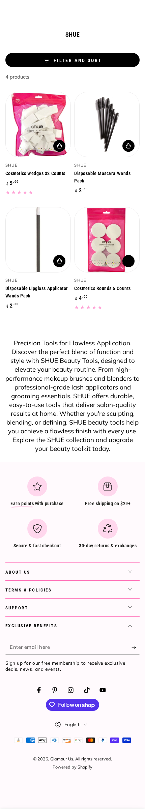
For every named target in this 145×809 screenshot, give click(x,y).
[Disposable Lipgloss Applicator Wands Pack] (38, 239)
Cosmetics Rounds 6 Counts (102, 288)
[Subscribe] (136, 647)
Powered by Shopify (72, 767)
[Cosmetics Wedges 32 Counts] (38, 124)
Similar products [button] (128, 261)
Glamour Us (61, 758)
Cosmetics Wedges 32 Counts (35, 173)
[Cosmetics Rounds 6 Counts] (107, 239)
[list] (73, 514)
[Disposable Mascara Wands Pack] (107, 124)
